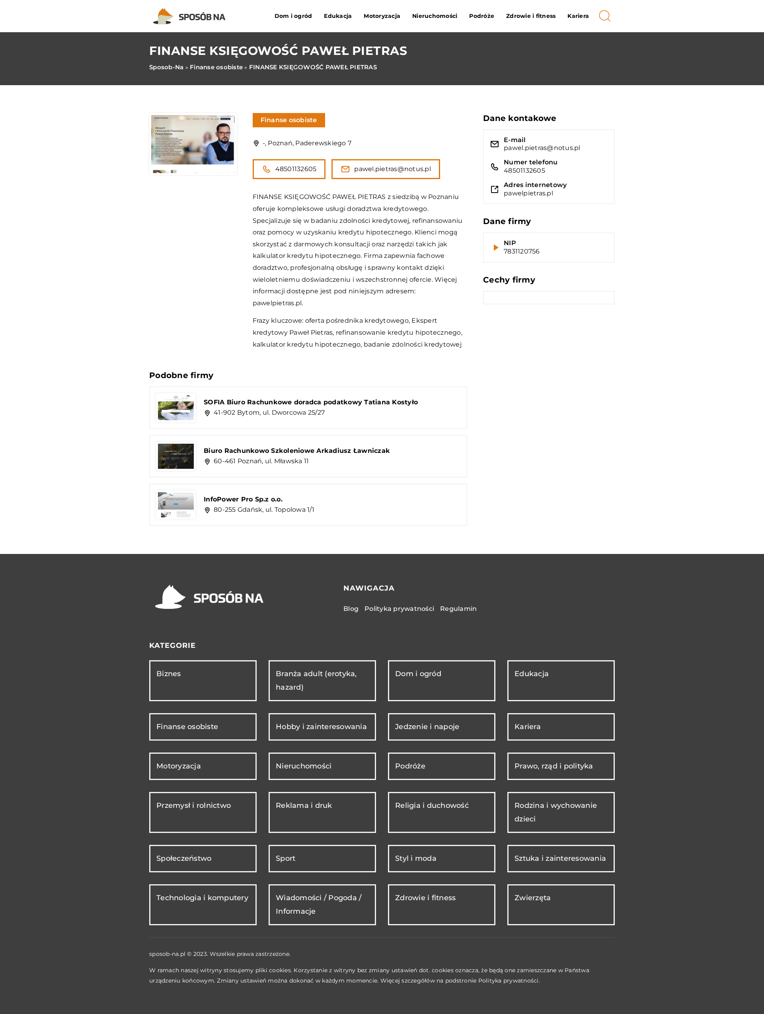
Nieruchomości (434, 16)
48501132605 (296, 169)
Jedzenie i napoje (427, 726)
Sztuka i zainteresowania (560, 858)
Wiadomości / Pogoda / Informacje (318, 904)
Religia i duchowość (432, 805)
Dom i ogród (293, 16)
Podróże (481, 16)
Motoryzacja (382, 16)
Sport (285, 858)
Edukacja (338, 16)
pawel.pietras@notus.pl (392, 169)
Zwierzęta (533, 897)
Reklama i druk (304, 805)
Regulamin (458, 608)
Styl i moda (416, 858)
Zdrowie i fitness (530, 16)
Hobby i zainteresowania (321, 726)
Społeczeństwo (183, 858)
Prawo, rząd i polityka (554, 766)
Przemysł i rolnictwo (193, 805)
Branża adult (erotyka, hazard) (316, 680)
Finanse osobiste (289, 120)
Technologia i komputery (202, 897)
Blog (351, 608)
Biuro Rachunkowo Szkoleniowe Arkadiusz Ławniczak (297, 450)
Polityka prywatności (399, 608)
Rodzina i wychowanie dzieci (556, 812)
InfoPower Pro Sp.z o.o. (243, 499)
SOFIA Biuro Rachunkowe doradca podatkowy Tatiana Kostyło (311, 402)
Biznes (168, 673)
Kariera (578, 16)
